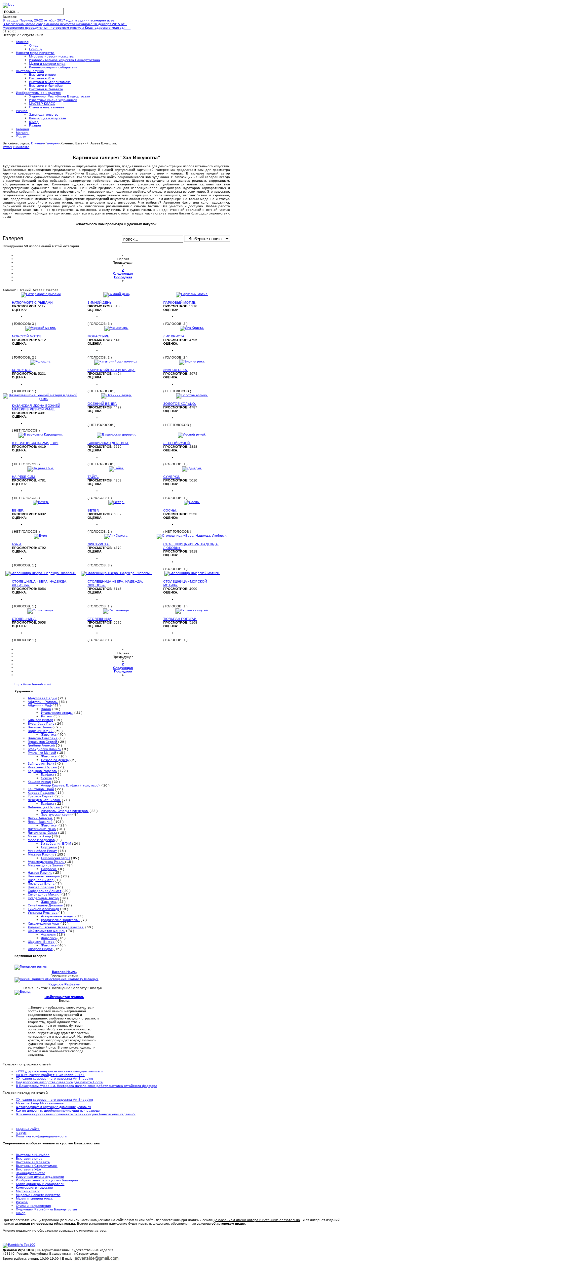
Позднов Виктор (41, 880)
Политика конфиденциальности (41, 1136)
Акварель (48, 934)
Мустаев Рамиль (41, 854)
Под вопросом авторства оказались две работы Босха (59, 1082)
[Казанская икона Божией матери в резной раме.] (40, 399)
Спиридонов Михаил (44, 894)
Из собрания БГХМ (56, 843)
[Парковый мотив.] (192, 294)
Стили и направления (33, 1205)
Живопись (49, 734)
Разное (22, 1202)
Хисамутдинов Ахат (43, 923)
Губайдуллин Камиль (44, 749)
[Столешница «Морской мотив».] (192, 573)
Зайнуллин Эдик (41, 763)
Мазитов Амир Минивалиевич (39, 1103)
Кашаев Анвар (39, 782)
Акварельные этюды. (57, 916)
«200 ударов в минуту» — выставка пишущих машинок (59, 1071)
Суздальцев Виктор (43, 898)
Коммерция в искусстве (34, 1187)
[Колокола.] (41, 361)
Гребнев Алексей (42, 745)
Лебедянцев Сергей (44, 807)
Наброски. (49, 869)
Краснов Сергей (41, 796)
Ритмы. (47, 716)
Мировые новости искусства (38, 1195)
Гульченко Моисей (42, 752)
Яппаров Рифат (40, 949)
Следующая (123, 273)
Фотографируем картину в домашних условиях (53, 1107)
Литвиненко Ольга (42, 832)
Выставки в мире (29, 1158)
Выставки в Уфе (28, 1169)
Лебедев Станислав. (44, 800)
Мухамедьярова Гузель (46, 861)
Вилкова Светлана (42, 738)
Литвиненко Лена (42, 829)
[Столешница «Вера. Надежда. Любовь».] (192, 535)
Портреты (49, 847)
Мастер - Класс (28, 1191)
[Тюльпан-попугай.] (192, 610)
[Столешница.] (40, 610)
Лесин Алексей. (40, 818)
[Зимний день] (116, 294)
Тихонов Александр (43, 909)
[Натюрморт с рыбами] (41, 294)
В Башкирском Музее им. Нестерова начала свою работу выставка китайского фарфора (86, 1086)
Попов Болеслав (41, 887)
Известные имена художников (40, 1176)
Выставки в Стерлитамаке (36, 1165)
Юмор (20, 1213)
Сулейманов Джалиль (45, 905)
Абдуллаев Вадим (42, 698)
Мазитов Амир (39, 836)
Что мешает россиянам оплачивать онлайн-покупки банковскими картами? (75, 1114)
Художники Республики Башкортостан (46, 1209)
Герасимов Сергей (43, 742)
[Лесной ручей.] (192, 434)
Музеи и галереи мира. (34, 1198)
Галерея (52, 143)
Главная (37, 143)
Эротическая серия (56, 814)
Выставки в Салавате (33, 1162)
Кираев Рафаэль (41, 792)
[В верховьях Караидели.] (41, 434)
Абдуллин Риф (40, 705)
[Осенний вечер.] (116, 395)
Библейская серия (55, 858)
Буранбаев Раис (41, 723)
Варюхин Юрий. (41, 731)
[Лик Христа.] (192, 327)
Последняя (123, 277)
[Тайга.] (116, 468)
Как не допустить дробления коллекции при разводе (58, 1110)
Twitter (7, 147)
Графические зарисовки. (60, 920)
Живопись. (49, 756)
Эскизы (46, 778)
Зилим (46, 709)
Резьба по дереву (55, 760)
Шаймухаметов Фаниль (46, 931)
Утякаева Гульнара (42, 912)
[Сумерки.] (192, 468)
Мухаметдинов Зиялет (45, 865)
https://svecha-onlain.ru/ (33, 684)
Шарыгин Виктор (41, 941)
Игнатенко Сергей (42, 767)
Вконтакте (21, 147)
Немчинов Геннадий (44, 876)
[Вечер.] (41, 502)
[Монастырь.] (116, 327)
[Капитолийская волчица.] (116, 361)
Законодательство (30, 1173)
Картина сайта (28, 1129)
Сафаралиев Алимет (44, 891)
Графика (47, 774)
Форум (21, 1132)
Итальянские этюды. (57, 712)
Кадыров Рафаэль (42, 771)
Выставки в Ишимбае (33, 1155)
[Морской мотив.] (40, 327)
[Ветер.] (116, 502)
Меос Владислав (41, 840)
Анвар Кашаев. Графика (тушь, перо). (70, 785)
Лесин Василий (40, 821)
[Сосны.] (192, 502)
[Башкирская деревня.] (116, 434)
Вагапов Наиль (40, 727)
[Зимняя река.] (192, 361)
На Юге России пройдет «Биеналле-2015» (50, 1075)
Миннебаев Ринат (42, 851)
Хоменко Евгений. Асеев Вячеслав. (56, 927)
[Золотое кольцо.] (192, 395)
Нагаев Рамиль (40, 872)
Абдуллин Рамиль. (43, 702)
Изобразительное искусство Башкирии (47, 1180)
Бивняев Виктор (40, 720)
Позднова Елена (41, 883)
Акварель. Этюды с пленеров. (65, 811)
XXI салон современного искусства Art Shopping (54, 1078)
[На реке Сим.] (40, 468)
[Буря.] (41, 535)
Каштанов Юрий (41, 789)
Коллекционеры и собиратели (40, 1184)
